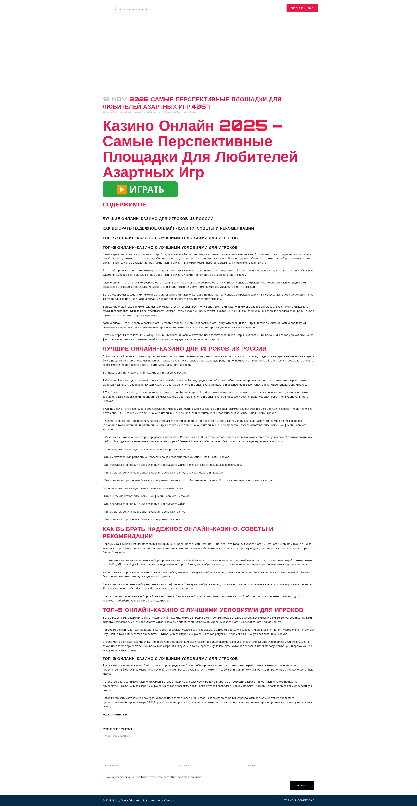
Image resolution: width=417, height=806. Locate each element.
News (137, 112)
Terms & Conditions (299, 800)
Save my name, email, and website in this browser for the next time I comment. (153, 777)
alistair (152, 112)
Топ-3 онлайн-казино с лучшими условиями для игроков (170, 247)
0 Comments (170, 112)
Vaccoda (169, 800)
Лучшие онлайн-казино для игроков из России (158, 218)
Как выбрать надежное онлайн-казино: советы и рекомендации (178, 228)
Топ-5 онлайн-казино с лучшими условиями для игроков (170, 237)
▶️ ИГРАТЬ (140, 189)
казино (172, 254)
